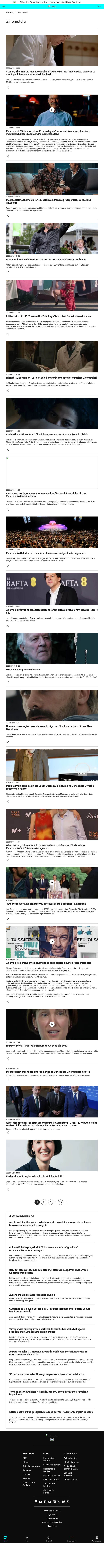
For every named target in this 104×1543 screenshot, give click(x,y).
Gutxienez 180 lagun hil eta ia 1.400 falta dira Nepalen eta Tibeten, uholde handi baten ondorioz (49, 1310)
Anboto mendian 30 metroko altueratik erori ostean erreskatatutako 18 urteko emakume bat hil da (48, 1353)
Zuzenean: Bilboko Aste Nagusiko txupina (32, 1294)
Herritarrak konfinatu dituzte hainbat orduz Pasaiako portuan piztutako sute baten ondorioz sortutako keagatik (50, 1224)
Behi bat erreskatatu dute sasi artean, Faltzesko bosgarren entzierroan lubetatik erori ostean (48, 1271)
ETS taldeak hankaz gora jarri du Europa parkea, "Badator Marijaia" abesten (51, 1412)
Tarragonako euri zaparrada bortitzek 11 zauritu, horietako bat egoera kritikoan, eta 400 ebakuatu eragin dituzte (47, 1330)
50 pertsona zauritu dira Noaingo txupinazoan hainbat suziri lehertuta (47, 1374)
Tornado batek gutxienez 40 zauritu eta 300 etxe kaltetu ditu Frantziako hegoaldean (48, 1393)
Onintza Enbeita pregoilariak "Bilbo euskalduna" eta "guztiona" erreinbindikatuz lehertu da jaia (43, 1249)
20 (60, 1202)
